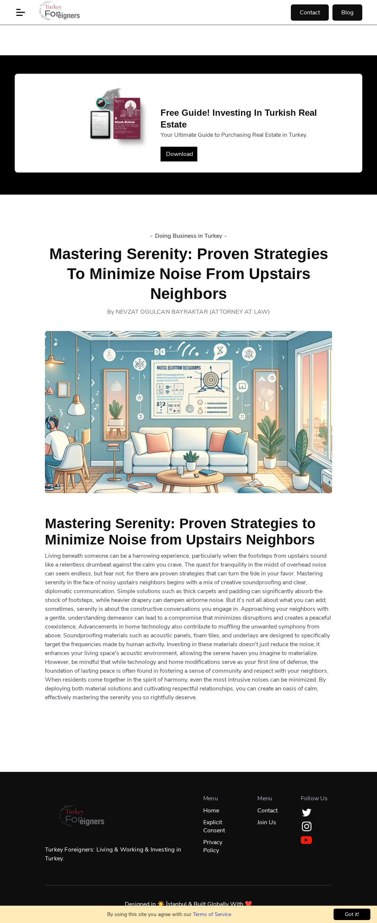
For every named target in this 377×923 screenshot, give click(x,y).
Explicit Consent (214, 826)
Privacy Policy (212, 846)
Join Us (266, 822)
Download (179, 154)
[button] (21, 12)
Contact (310, 12)
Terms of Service (212, 914)
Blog (347, 12)
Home (211, 811)
